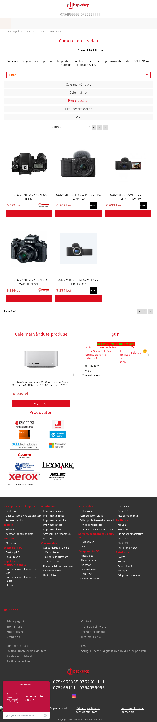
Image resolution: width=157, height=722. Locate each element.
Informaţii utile (91, 637)
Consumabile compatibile (58, 566)
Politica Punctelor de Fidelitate (26, 651)
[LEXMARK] (58, 466)
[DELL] (24, 445)
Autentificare (15, 631)
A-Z (78, 117)
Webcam (123, 538)
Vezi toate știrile (91, 374)
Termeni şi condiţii (93, 631)
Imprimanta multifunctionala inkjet (22, 579)
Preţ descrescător (78, 109)
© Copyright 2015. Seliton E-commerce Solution (78, 719)
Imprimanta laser (53, 511)
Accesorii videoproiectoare (97, 529)
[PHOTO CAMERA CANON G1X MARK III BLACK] (29, 249)
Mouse (122, 524)
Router (122, 561)
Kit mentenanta (52, 570)
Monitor (9, 538)
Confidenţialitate (17, 646)
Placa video (86, 555)
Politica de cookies (18, 661)
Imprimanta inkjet (53, 515)
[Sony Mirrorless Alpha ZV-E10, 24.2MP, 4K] (78, 163)
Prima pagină (15, 621)
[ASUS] (58, 476)
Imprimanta (48, 506)
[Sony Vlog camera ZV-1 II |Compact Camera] (128, 163)
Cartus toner (52, 552)
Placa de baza (88, 560)
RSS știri (89, 371)
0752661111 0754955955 (79, 687)
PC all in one (13, 556)
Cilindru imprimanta (56, 556)
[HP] (58, 434)
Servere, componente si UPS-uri (96, 535)
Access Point (125, 566)
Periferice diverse (127, 547)
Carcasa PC (124, 506)
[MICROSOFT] (58, 445)
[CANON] (24, 455)
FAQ (83, 646)
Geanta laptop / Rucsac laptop (23, 515)
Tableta (8, 524)
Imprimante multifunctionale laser (22, 571)
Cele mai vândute (78, 84)
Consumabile (49, 543)
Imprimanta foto (52, 524)
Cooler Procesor (89, 578)
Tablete (10, 529)
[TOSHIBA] (58, 424)
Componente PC (88, 551)
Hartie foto (49, 575)
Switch (121, 556)
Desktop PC (12, 552)
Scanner (47, 538)
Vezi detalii (41, 403)
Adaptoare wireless (129, 575)
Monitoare (12, 543)
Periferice (122, 520)
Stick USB (123, 543)
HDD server (87, 542)
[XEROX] (24, 476)
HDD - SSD (86, 574)
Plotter (10, 585)
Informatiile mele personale (132, 710)
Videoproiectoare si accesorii (97, 520)
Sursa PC (123, 511)
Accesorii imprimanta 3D (57, 534)
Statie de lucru (13, 547)
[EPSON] (24, 466)
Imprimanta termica (54, 520)
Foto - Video (85, 506)
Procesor (85, 564)
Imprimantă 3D (52, 529)
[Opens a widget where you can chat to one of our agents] (26, 700)
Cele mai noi (78, 92)
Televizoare (86, 511)
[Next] (73, 374)
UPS (82, 546)
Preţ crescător (78, 100)
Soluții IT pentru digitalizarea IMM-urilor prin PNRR (114, 651)
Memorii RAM (88, 569)
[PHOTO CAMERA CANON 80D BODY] (29, 163)
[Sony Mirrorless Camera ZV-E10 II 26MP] (78, 249)
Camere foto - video (91, 515)
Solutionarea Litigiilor (20, 656)
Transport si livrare (93, 626)
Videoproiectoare (92, 524)
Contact (86, 621)
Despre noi (14, 637)
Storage (122, 570)
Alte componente (128, 515)
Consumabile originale (56, 547)
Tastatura (123, 529)
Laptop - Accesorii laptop (19, 506)
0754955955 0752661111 (80, 14)
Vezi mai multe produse (20, 484)
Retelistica (122, 552)
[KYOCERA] (24, 424)
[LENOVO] (24, 434)
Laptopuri (11, 511)
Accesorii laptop (15, 520)
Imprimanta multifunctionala (15, 563)
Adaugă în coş (29, 213)
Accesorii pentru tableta (19, 534)
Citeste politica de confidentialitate (88, 710)
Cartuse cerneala (54, 561)
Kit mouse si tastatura (130, 534)
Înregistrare (14, 626)
